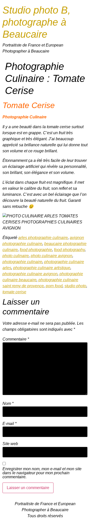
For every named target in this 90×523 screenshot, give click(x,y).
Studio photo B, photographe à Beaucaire (36, 22)
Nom (8, 404)
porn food (54, 286)
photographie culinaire (22, 262)
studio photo (75, 286)
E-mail (9, 424)
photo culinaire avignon (51, 256)
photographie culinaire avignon (30, 274)
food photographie (36, 250)
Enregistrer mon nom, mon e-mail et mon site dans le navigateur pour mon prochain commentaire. (42, 473)
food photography (69, 250)
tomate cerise (14, 292)
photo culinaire (15, 256)
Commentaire (15, 339)
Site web (10, 444)
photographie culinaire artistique (41, 268)
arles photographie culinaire (43, 237)
